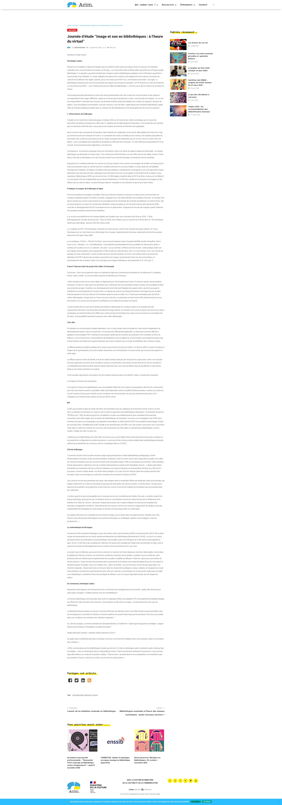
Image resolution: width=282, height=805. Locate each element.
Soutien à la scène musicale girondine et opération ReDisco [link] (200, 56)
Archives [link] (72, 30)
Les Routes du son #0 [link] (198, 43)
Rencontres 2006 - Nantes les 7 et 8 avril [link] (85, 695)
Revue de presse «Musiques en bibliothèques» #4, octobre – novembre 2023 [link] (147, 760)
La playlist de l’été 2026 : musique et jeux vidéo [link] (199, 69)
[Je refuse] (279, 802)
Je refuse (207, 801)
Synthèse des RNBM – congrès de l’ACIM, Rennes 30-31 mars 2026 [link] (200, 82)
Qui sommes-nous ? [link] (145, 4)
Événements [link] (186, 4)
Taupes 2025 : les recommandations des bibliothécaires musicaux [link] (199, 109)
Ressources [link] (168, 4)
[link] (80, 5)
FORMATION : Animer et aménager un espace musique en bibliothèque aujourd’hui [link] (115, 760)
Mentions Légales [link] (155, 794)
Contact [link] (203, 4)
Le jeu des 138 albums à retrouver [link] (198, 96)
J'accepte (195, 801)
